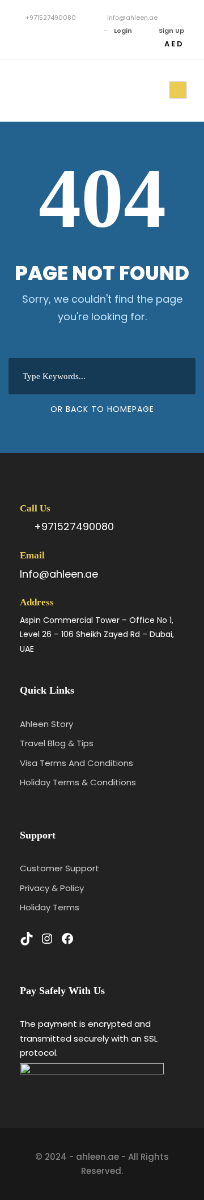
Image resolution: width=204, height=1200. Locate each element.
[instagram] (56, 30)
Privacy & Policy (52, 888)
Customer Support (59, 868)
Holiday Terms (49, 907)
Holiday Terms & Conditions (78, 782)
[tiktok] (22, 30)
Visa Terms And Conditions (76, 763)
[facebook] (39, 30)
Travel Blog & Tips (57, 743)
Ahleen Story (46, 724)
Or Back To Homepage (102, 409)
